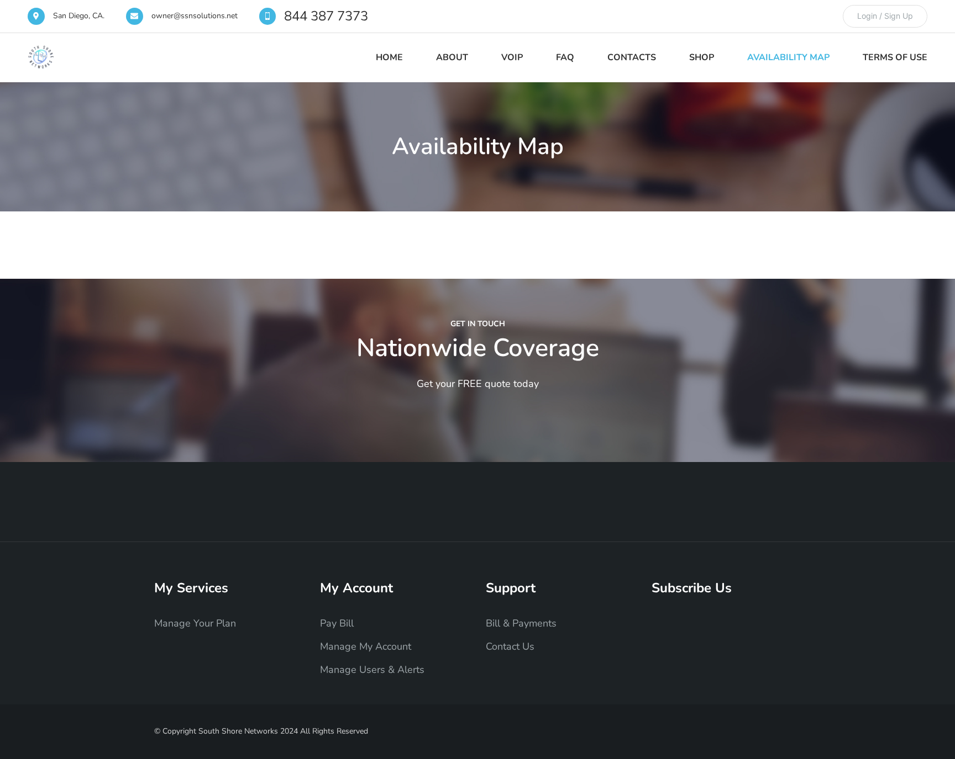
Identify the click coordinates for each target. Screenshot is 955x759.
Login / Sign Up (885, 15)
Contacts (631, 57)
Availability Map (788, 57)
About (452, 57)
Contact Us (510, 646)
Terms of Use (895, 57)
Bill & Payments (521, 623)
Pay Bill (337, 623)
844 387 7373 (326, 16)
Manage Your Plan (195, 623)
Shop (701, 57)
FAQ (565, 57)
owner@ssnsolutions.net (194, 15)
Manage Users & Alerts (372, 669)
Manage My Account (365, 646)
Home (389, 57)
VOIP (512, 57)
